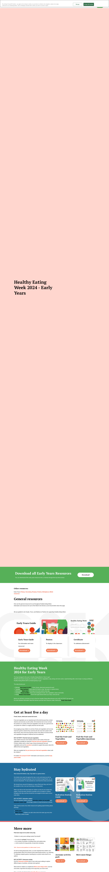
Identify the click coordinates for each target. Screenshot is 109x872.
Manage (77, 4)
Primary (23, 592)
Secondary (29, 592)
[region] (54, 3)
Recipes (34, 592)
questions (29, 745)
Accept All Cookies (88, 4)
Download (85, 575)
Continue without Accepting (103, 1)
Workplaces (45, 592)
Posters (39, 592)
